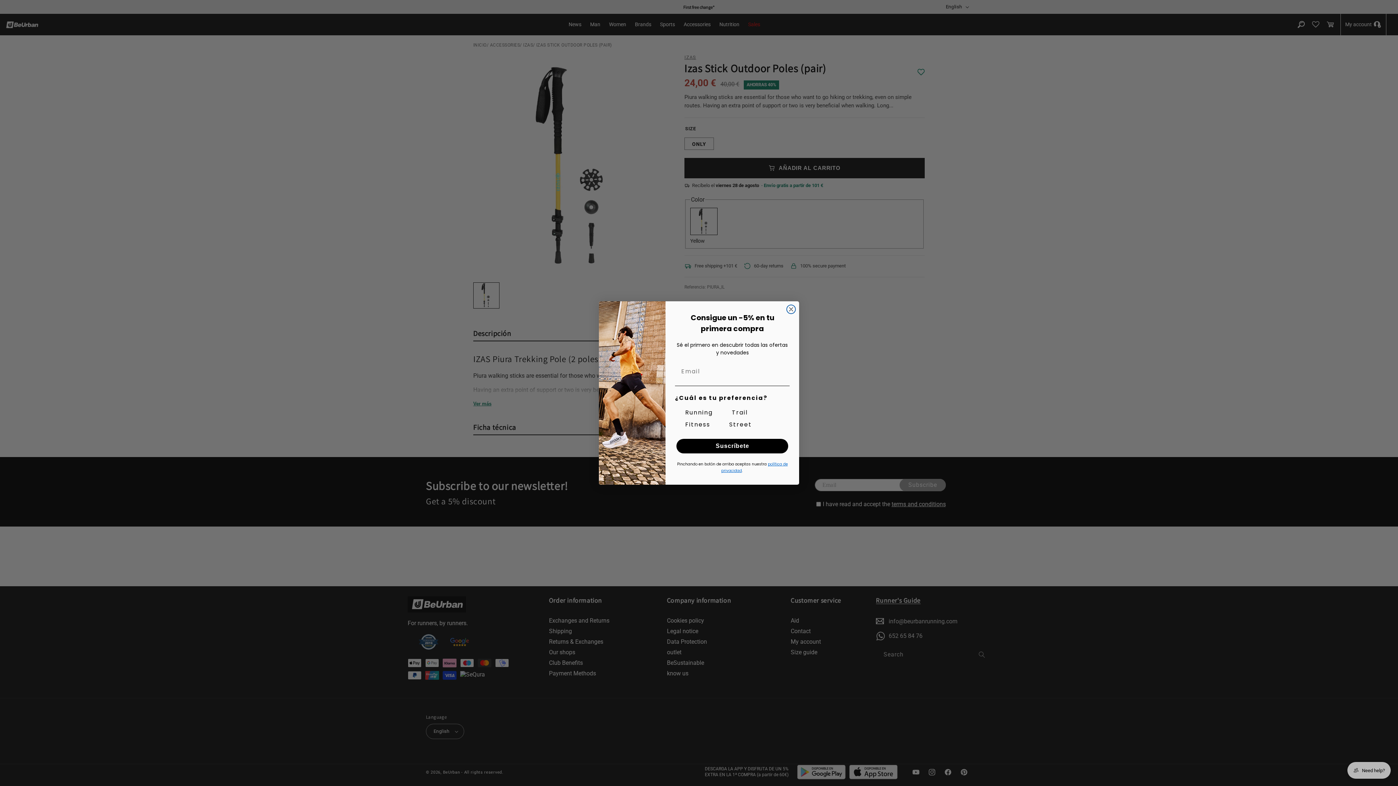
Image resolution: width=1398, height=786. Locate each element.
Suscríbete (732, 446)
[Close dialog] (791, 309)
